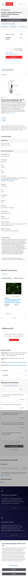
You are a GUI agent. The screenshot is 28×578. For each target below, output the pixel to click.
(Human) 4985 (11, 365)
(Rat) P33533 (23, 362)
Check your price (9, 52)
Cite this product (14, 340)
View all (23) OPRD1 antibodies (14, 20)
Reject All (14, 569)
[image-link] (11, 86)
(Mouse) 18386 (17, 365)
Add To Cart (14, 57)
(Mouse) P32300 (16, 362)
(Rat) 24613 (23, 365)
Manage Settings (14, 565)
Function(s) (5, 370)
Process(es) (5, 375)
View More (13, 112)
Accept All (14, 573)
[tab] (14, 370)
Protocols (23, 26)
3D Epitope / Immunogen (6, 180)
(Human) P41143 (9, 362)
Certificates (14, 26)
